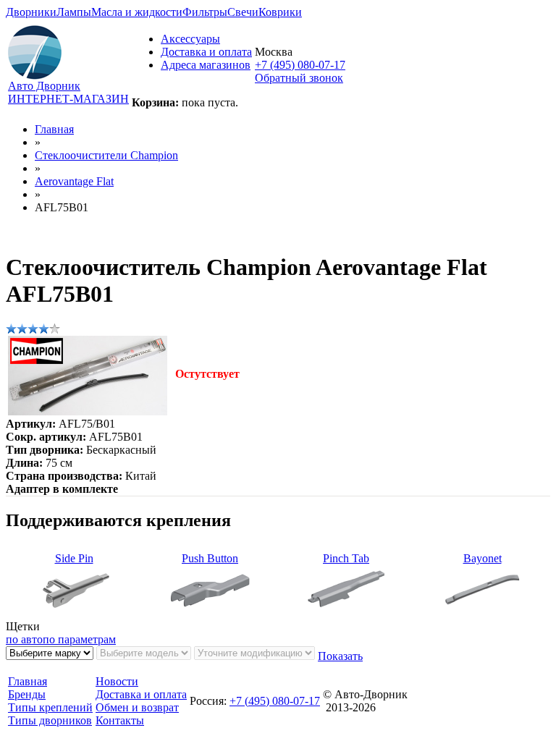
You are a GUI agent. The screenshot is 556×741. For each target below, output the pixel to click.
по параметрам (79, 639)
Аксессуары (190, 39)
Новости (117, 681)
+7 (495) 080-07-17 (300, 65)
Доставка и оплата (206, 52)
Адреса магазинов (205, 65)
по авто (24, 639)
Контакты (120, 720)
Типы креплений (50, 707)
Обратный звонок (299, 78)
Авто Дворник (44, 86)
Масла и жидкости (136, 12)
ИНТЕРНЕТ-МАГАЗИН (68, 99)
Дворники (31, 12)
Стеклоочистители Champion (106, 155)
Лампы (73, 12)
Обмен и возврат (137, 707)
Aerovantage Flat (74, 181)
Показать (340, 656)
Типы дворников (50, 720)
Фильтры (204, 12)
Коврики (280, 12)
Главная (54, 129)
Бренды (27, 694)
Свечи (242, 12)
